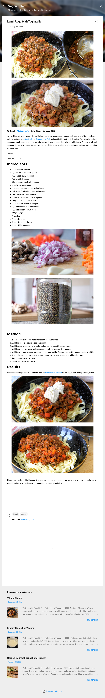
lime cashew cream (53, 373)
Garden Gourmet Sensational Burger (26, 658)
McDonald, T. (23, 131)
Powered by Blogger (54, 691)
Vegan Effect (17, 6)
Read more (92, 620)
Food (15, 514)
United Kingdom (27, 519)
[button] (96, 22)
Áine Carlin (28, 139)
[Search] (101, 7)
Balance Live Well (43, 139)
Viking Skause (14, 598)
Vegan (24, 514)
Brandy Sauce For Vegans (20, 628)
